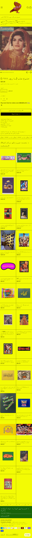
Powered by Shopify (6, 522)
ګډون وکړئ (4, 515)
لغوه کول (11, 525)
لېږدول (18, 523)
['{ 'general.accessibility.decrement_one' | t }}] (1, 99)
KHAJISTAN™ (8, 520)
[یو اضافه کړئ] (7, 99)
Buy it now (15, 114)
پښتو (2, 534)
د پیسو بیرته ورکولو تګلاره (19, 522)
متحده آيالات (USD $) (11, 534)
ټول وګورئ (4, 145)
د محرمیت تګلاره (4, 523)
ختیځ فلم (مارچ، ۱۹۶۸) (12, 17)
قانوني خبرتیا (4, 525)
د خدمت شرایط (12, 523)
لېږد (17, 83)
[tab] (2, 72)
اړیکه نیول (24, 523)
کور (2, 17)
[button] (28, 7)
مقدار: (3, 95)
